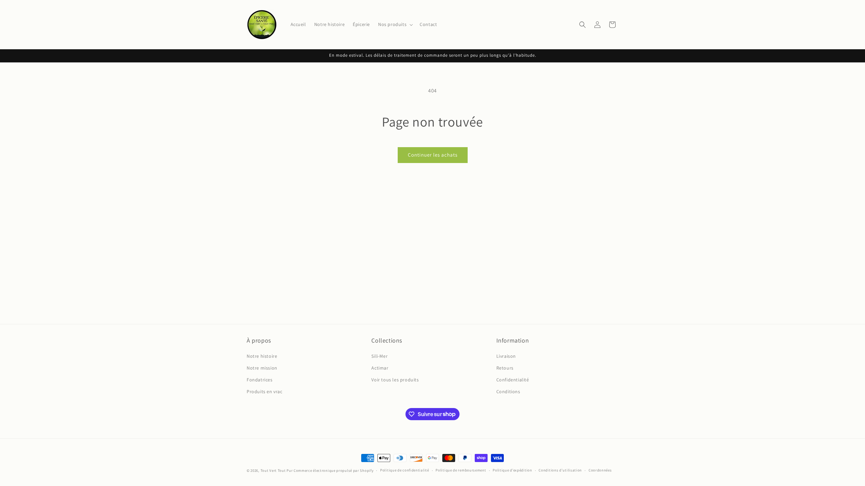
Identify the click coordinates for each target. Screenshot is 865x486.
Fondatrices (260, 380)
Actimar (379, 368)
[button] (395, 24)
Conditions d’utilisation (560, 470)
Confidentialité (512, 380)
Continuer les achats (433, 155)
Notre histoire (262, 356)
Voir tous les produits (395, 380)
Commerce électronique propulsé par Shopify (333, 470)
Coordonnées (600, 470)
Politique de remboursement (461, 470)
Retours (505, 368)
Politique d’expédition (512, 470)
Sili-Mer (379, 356)
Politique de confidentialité (404, 470)
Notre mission (262, 368)
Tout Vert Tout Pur (277, 470)
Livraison (506, 356)
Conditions (508, 391)
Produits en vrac (264, 391)
